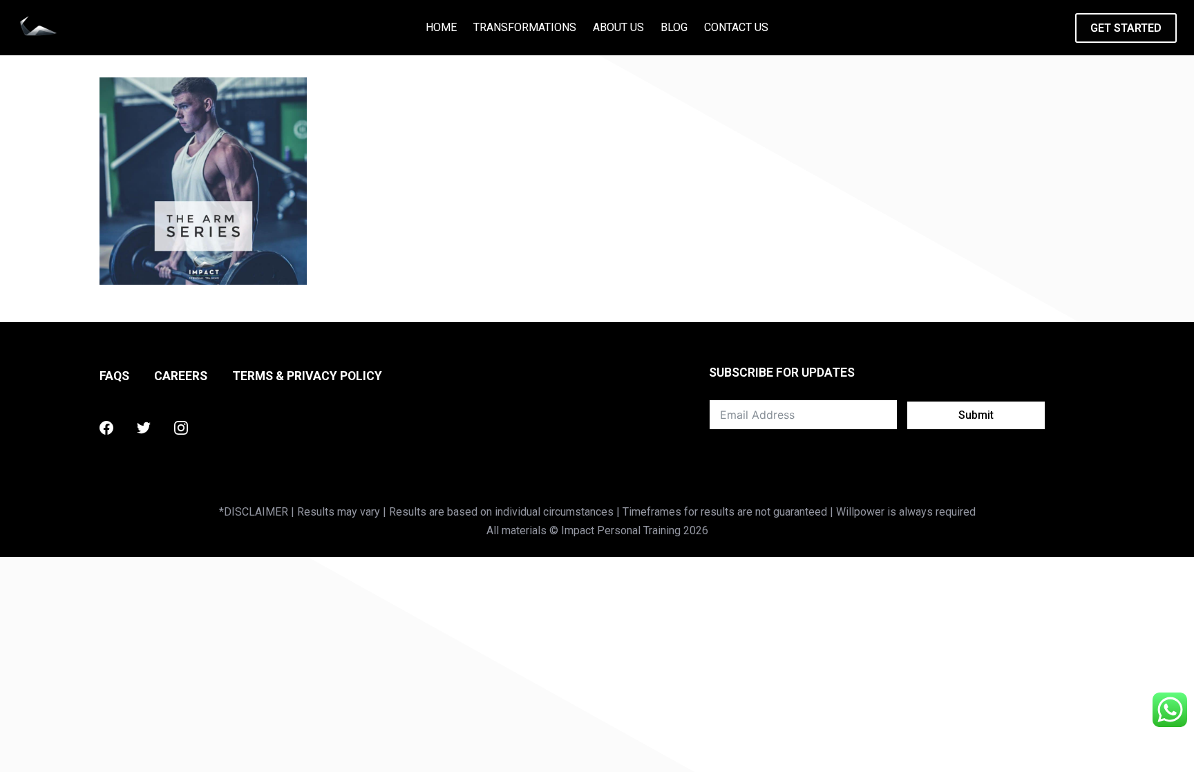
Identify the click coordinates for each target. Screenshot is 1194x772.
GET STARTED (1126, 28)
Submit (976, 415)
